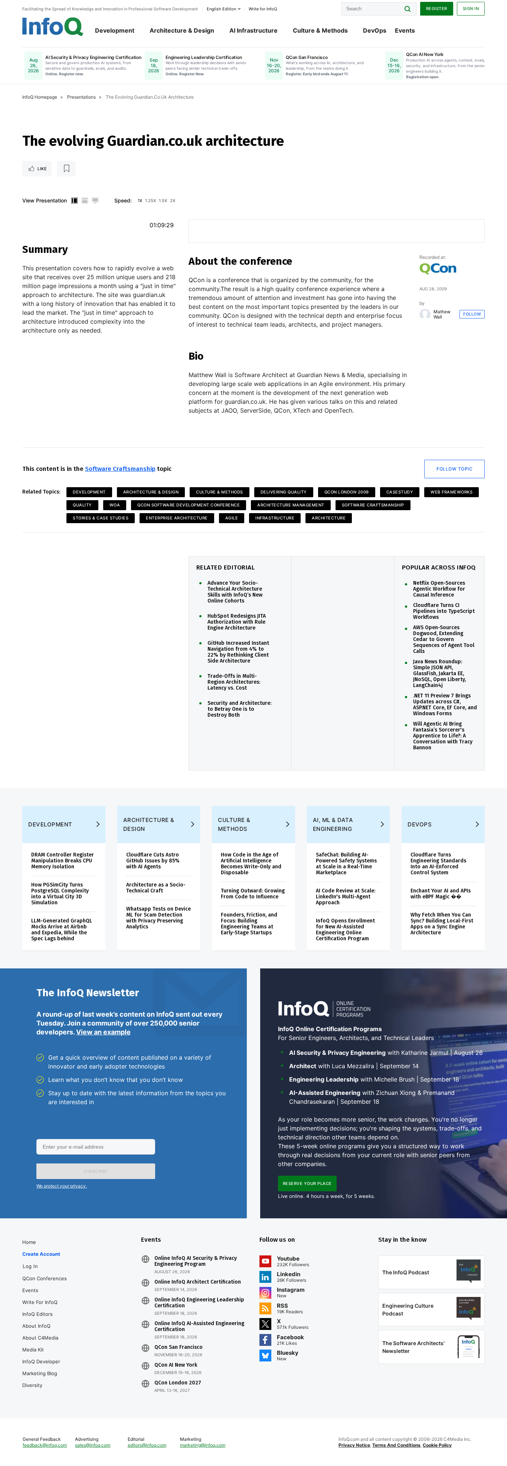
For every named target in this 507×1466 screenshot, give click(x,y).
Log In (30, 1266)
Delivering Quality (284, 492)
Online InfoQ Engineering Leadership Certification (199, 1303)
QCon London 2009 (346, 492)
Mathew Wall (442, 314)
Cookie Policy (437, 1445)
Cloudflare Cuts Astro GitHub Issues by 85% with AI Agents (153, 861)
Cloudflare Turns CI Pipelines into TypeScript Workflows (444, 611)
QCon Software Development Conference (188, 505)
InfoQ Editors (37, 1314)
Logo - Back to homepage (53, 26)
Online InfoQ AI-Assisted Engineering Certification (199, 1327)
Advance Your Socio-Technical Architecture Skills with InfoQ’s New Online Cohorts (234, 592)
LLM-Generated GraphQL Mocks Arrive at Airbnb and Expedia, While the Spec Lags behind (61, 930)
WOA (114, 505)
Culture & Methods (320, 30)
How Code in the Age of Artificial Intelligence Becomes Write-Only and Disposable (251, 864)
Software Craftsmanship (120, 469)
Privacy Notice (354, 1445)
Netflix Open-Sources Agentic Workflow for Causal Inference (439, 589)
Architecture (329, 518)
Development (114, 30)
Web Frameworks (451, 492)
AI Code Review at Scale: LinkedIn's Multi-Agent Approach (345, 897)
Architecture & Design (182, 30)
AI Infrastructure (253, 30)
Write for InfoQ (40, 1302)
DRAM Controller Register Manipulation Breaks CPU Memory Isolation (62, 861)
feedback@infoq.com (45, 1445)
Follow (472, 314)
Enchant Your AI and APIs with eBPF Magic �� (440, 894)
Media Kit (33, 1350)
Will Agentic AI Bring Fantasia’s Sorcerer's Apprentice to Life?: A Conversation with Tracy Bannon (442, 736)
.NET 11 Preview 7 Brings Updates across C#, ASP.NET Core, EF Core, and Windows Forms (445, 705)
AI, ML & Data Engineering (333, 824)
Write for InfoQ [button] (263, 8)
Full (95, 200)
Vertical (74, 200)
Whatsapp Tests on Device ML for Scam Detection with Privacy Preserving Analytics (158, 918)
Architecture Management (290, 505)
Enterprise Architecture (177, 518)
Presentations (81, 97)
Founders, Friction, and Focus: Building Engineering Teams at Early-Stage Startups (249, 924)
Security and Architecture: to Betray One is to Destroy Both (239, 709)
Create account (41, 1254)
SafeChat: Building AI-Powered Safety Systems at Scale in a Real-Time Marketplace (346, 864)
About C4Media (40, 1338)
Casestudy (399, 492)
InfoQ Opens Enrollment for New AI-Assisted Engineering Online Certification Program (345, 930)
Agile (231, 518)
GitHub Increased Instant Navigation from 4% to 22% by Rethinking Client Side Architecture (238, 652)
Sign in (471, 8)
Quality (82, 505)
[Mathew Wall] (425, 314)
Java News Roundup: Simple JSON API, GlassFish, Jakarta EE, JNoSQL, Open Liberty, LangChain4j (439, 674)
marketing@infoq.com (202, 1445)
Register (436, 8)
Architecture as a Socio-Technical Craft (156, 888)
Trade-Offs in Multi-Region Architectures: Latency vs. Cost (233, 682)
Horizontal (84, 200)
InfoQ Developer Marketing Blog (41, 1367)
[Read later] (66, 168)
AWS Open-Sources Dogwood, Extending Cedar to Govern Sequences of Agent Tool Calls (443, 639)
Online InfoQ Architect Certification (197, 1282)
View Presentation (44, 200)
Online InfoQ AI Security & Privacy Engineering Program (195, 1261)
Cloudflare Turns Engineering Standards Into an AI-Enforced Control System (438, 864)
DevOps (374, 30)
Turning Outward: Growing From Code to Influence (253, 894)
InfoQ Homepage (39, 97)
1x (140, 200)
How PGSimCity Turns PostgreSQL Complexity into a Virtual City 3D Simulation (60, 894)
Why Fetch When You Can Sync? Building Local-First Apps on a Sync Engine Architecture (441, 924)
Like (42, 168)
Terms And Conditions (396, 1445)
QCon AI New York (175, 1365)
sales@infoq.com (92, 1445)
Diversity (32, 1385)
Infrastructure (274, 518)
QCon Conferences (44, 1278)
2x (172, 200)
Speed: (123, 200)
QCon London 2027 (177, 1383)
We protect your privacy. (61, 1186)
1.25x (150, 200)
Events (405, 30)
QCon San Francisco (178, 1347)
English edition (221, 8)
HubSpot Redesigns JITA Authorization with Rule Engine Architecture (236, 622)
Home (29, 1242)
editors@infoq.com (147, 1445)
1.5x (163, 200)
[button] (95, 1171)
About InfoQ (36, 1326)
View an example (103, 1032)
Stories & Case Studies (100, 518)
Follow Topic (454, 469)
